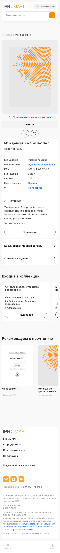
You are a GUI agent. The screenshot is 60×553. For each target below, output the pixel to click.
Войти (52, 549)
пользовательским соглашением (38, 524)
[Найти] (52, 15)
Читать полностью (14, 223)
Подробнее (26, 314)
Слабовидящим (47, 6)
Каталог (8, 549)
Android (38, 487)
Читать (30, 124)
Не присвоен (35, 187)
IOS (29, 487)
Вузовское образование (41, 164)
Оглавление (30, 232)
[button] (30, 246)
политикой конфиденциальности (19, 526)
